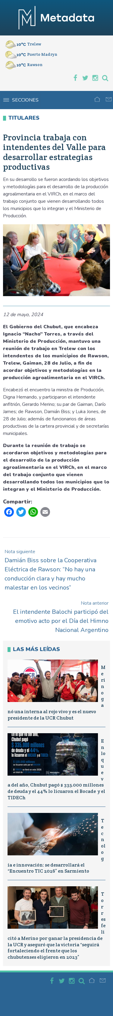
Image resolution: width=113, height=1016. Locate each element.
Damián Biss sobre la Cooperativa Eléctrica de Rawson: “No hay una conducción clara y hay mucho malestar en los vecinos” (50, 570)
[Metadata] (56, 17)
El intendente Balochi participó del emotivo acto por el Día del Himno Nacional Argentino (60, 617)
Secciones (25, 100)
